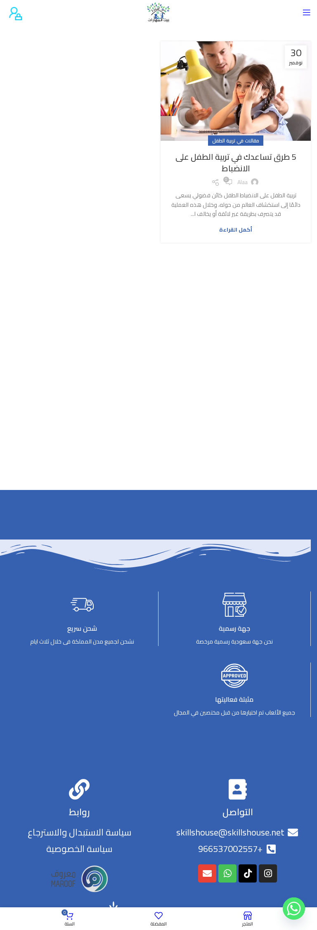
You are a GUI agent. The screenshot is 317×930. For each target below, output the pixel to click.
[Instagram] (268, 873)
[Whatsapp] (227, 873)
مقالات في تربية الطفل (235, 140)
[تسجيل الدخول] (14, 12)
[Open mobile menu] (306, 12)
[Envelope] (207, 873)
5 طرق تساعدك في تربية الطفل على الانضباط (235, 162)
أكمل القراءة (235, 229)
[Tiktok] (248, 873)
